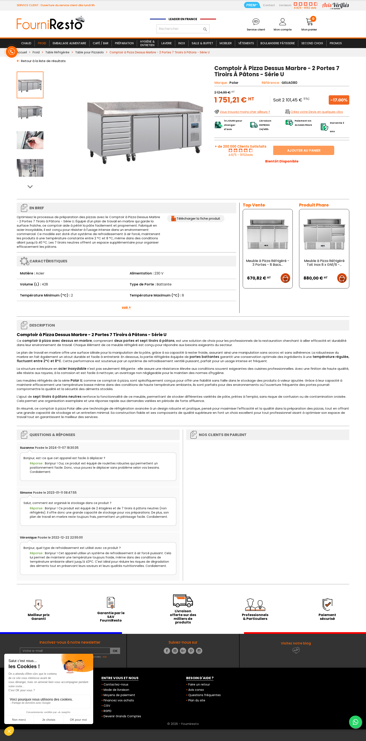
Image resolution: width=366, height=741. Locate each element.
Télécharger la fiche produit (198, 218)
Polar (233, 82)
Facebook (167, 651)
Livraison (285, 5)
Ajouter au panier (303, 150)
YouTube (175, 651)
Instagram (199, 651)
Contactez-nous (116, 684)
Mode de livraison (116, 690)
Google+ (183, 651)
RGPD (107, 711)
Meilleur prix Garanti (39, 616)
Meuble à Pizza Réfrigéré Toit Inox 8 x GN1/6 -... (324, 262)
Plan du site (196, 700)
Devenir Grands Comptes (122, 716)
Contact (269, 5)
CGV (107, 706)
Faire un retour (199, 684)
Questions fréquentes (204, 695)
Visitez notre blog (296, 643)
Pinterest (191, 651)
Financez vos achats (119, 700)
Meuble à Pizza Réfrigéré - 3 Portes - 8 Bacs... (267, 262)
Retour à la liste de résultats (43, 61)
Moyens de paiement (119, 695)
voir (105, 656)
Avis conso (196, 690)
